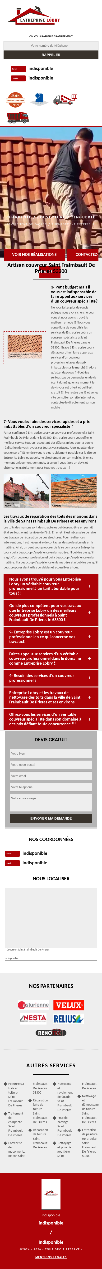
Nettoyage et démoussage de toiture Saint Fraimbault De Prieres (90, 1109)
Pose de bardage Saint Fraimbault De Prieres (64, 1126)
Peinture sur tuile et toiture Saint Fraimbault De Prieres (16, 1094)
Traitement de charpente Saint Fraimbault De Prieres (15, 1124)
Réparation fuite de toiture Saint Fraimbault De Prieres (40, 1111)
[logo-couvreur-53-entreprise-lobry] (34, 15)
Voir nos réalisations (34, 255)
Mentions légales (51, 1257)
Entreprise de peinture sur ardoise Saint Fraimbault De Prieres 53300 (89, 1143)
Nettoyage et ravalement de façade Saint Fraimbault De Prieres (65, 1097)
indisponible (40, 68)
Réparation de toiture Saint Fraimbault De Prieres (40, 1138)
